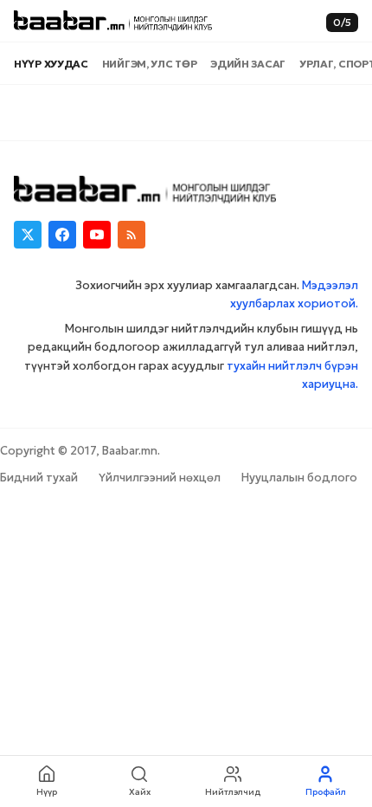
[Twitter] (28, 235)
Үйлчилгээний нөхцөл (160, 477)
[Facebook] (62, 235)
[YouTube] (97, 235)
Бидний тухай (39, 477)
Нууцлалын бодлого (299, 477)
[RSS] (131, 235)
